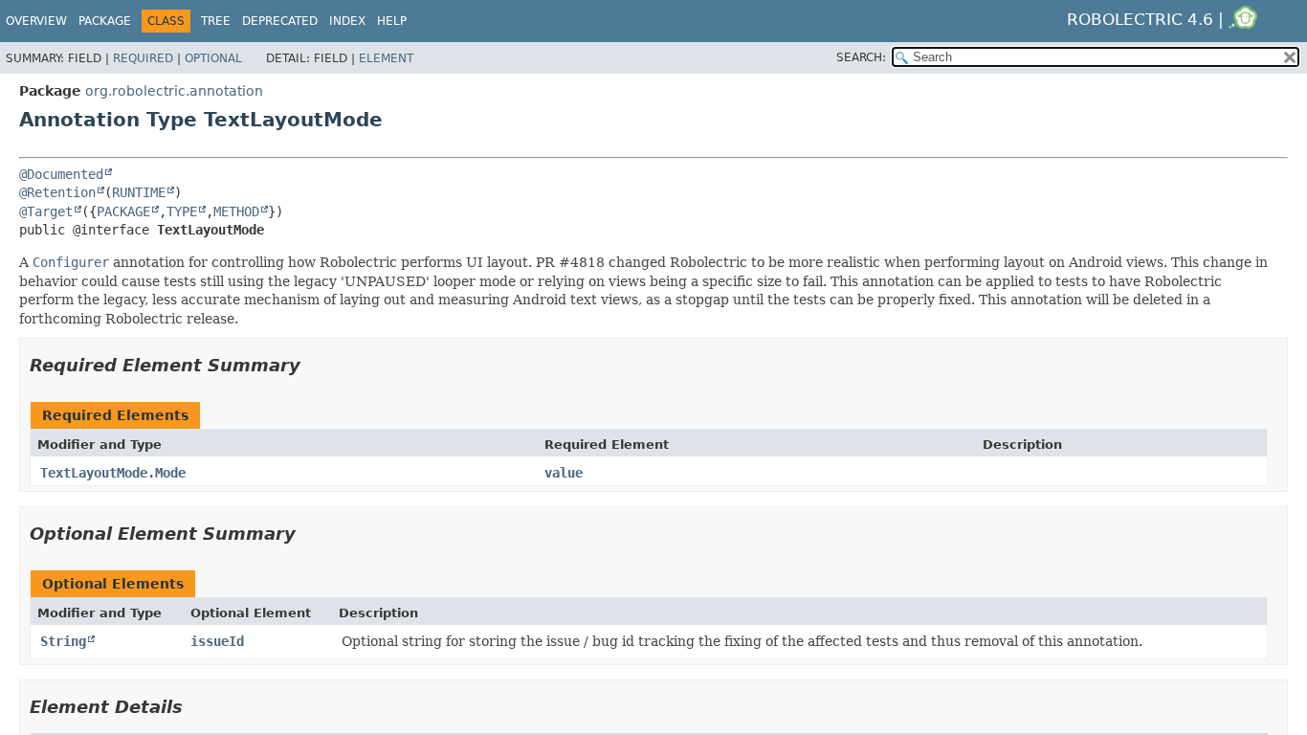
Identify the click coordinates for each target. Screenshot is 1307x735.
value (563, 472)
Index (347, 21)
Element (386, 58)
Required (143, 58)
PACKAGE (123, 211)
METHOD (236, 211)
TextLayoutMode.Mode (113, 472)
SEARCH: (861, 57)
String (63, 641)
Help (392, 21)
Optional (213, 58)
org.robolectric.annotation (174, 91)
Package (104, 21)
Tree (216, 21)
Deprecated (280, 21)
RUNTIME (139, 192)
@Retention (57, 192)
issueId (217, 641)
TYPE (181, 211)
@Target (46, 211)
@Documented (61, 174)
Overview (36, 21)
